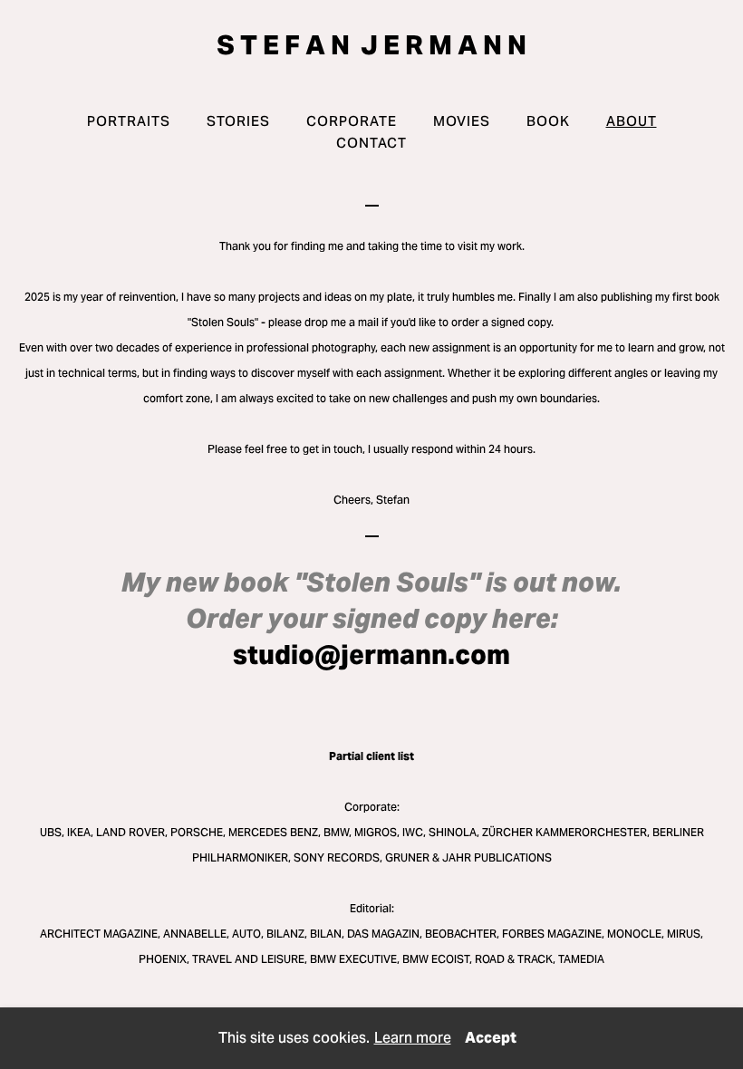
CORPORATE (351, 121)
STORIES (238, 121)
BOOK (548, 121)
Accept (490, 1037)
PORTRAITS (128, 121)
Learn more (412, 1037)
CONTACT (371, 142)
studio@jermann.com (371, 654)
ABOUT (631, 121)
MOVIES (461, 121)
